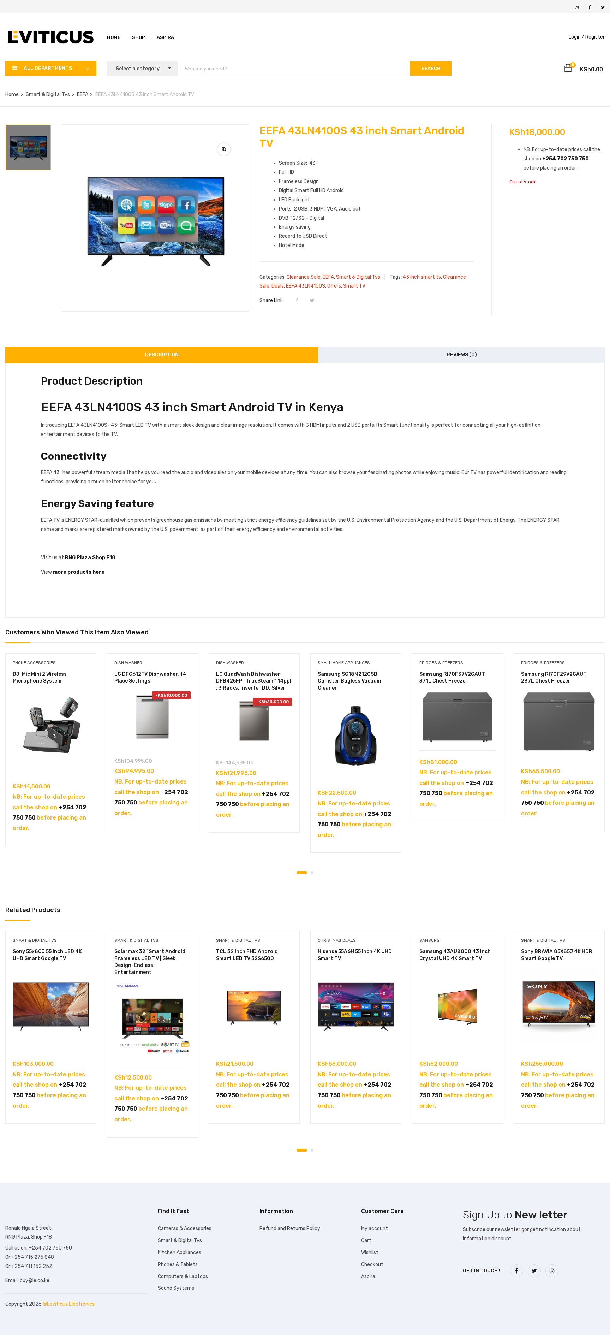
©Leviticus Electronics (69, 1304)
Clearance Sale (304, 277)
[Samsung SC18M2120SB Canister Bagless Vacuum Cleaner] (356, 736)
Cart (366, 1240)
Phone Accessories (34, 662)
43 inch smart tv (422, 277)
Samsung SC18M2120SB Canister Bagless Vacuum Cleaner (349, 681)
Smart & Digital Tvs (48, 94)
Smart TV (354, 286)
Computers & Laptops (183, 1277)
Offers (334, 286)
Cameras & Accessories (184, 1228)
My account (374, 1228)
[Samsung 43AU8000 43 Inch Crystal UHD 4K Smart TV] (457, 1007)
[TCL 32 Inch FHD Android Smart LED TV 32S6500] (254, 1007)
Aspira (165, 37)
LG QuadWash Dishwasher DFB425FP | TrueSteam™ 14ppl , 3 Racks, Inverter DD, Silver (253, 681)
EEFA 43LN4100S (305, 286)
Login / (576, 37)
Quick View (51, 757)
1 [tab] (302, 872)
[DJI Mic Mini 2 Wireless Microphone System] (51, 729)
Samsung (429, 940)
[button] (568, 69)
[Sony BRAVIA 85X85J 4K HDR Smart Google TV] (559, 1007)
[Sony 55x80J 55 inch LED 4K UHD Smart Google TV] (51, 1007)
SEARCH (431, 68)
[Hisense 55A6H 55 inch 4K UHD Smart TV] (356, 1007)
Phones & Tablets (178, 1265)
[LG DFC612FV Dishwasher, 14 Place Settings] (152, 716)
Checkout (372, 1265)
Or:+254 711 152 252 (28, 1266)
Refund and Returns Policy (289, 1228)
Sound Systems (176, 1288)
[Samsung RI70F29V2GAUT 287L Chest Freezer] (559, 722)
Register (595, 37)
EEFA (82, 94)
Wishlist (369, 1253)
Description (162, 355)
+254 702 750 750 (565, 159)
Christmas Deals (337, 940)
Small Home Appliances (344, 662)
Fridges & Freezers (441, 662)
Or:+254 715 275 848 (29, 1257)
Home (113, 37)
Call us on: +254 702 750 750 (38, 1248)
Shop (138, 37)
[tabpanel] (51, 755)
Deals (277, 286)
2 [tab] (312, 872)
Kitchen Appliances (179, 1253)
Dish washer (128, 662)
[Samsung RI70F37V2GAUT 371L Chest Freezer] (457, 717)
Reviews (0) (462, 355)
